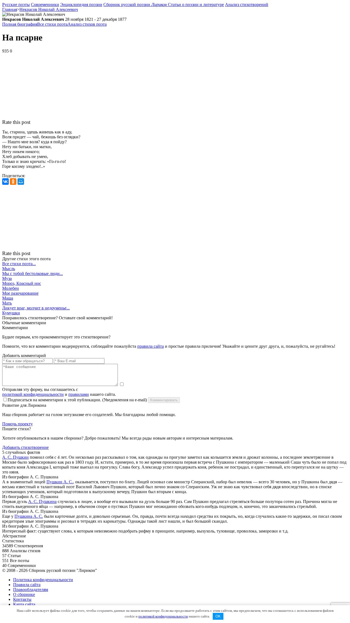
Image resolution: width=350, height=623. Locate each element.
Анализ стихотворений (246, 4)
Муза (7, 278)
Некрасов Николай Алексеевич (48, 9)
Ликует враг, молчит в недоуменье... (36, 308)
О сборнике (24, 594)
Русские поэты (16, 4)
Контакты (22, 599)
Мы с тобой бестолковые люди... (32, 273)
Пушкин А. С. (59, 481)
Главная (9, 9)
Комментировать (164, 400)
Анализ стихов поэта (87, 24)
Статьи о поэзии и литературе (196, 4)
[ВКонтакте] (5, 181)
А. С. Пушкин (15, 457)
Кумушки (11, 313)
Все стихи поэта (52, 24)
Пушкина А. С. (28, 516)
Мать (7, 303)
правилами (78, 394)
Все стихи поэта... (19, 263)
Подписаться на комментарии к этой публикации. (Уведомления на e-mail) (77, 399)
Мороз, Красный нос (21, 283)
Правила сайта (26, 584)
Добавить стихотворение (25, 447)
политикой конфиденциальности (33, 394)
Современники (45, 4)
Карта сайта (24, 604)
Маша (7, 298)
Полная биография (19, 24)
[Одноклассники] (13, 181)
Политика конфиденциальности (43, 579)
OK (218, 616)
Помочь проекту (17, 424)
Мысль (8, 268)
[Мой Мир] (21, 181)
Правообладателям (30, 589)
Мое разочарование (20, 293)
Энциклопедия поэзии (81, 4)
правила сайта (150, 346)
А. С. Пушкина (42, 501)
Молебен (10, 288)
